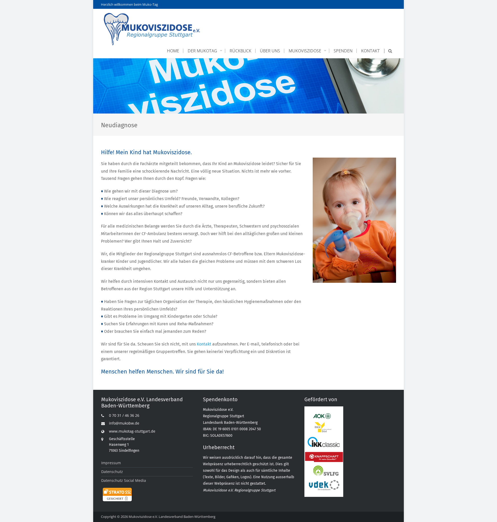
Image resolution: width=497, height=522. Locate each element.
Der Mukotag (202, 51)
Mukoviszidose (305, 51)
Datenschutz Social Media (123, 480)
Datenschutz (112, 471)
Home (173, 51)
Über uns (270, 51)
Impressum (111, 462)
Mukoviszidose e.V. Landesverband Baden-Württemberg (172, 516)
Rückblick (240, 51)
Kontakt (370, 51)
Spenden (343, 51)
